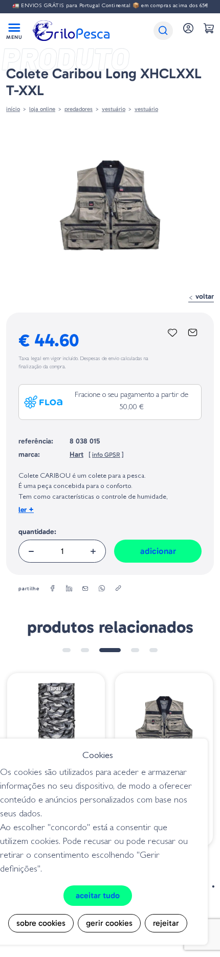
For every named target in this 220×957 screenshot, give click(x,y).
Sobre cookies (40, 923)
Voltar (203, 296)
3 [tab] (110, 650)
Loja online (42, 109)
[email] (85, 588)
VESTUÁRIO (113, 109)
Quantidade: (37, 531)
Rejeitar (166, 923)
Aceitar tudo (98, 895)
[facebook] (52, 588)
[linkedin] (69, 588)
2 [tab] (85, 650)
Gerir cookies (109, 923)
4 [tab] (135, 650)
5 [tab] (153, 650)
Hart (76, 454)
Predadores (78, 109)
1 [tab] (66, 650)
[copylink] (118, 588)
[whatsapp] (101, 588)
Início (13, 109)
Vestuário (146, 109)
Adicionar (158, 551)
